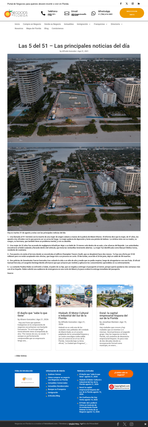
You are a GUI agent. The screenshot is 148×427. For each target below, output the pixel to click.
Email (74, 11)
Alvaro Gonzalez (27, 319)
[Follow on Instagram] (133, 4)
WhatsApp (104, 11)
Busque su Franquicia (57, 389)
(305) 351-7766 (52, 14)
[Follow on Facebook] (121, 4)
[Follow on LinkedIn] (139, 4)
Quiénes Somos (54, 374)
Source (10, 273)
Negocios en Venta (132, 13)
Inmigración (53, 392)
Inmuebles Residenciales (58, 386)
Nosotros (19, 28)
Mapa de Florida (33, 28)
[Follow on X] (127, 4)
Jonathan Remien (110, 322)
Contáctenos (57, 28)
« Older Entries (21, 356)
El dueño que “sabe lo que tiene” (32, 314)
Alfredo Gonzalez (69, 51)
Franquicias (99, 24)
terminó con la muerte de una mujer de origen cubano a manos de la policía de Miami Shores (64, 237)
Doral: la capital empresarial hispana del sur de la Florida (114, 315)
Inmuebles (69, 24)
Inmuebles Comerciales (57, 383)
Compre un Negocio (32, 24)
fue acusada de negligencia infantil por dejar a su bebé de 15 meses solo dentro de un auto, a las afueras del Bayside (76, 245)
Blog (46, 28)
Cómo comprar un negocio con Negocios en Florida (59, 378)
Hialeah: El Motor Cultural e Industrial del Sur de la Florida (73, 315)
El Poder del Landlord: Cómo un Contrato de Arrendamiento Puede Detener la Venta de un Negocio (88, 407)
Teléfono (52, 11)
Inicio (17, 24)
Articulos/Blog (54, 396)
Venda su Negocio (52, 24)
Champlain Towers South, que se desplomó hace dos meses (87, 254)
